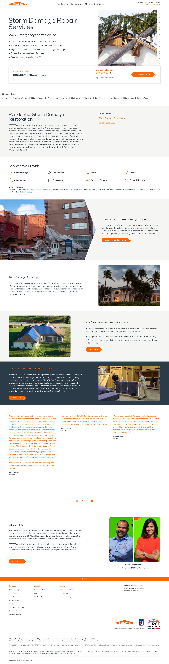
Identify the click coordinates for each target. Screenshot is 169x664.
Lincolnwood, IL (130, 98)
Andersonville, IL (102, 98)
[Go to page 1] (82, 501)
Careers (37, 593)
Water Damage (14, 590)
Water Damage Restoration (111, 118)
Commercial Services (16, 607)
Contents (28, 192)
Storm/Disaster (14, 600)
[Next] (92, 501)
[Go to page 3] (87, 501)
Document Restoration (114, 190)
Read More (16, 561)
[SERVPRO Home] (18, 3)
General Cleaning (15, 614)
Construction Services (108, 123)
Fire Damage (13, 593)
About (87, 4)
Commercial (75, 4)
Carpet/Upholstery (84, 190)
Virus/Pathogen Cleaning (49, 190)
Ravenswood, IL (54, 98)
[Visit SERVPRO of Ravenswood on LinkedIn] (82, 579)
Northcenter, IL (117, 98)
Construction (13, 604)
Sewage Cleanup (15, 190)
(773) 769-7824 (153, 5)
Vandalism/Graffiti (18, 192)
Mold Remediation (15, 597)
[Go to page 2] (84, 501)
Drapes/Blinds (128, 190)
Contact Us (99, 4)
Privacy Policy (65, 593)
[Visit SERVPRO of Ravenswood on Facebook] (86, 579)
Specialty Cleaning (15, 611)
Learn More (93, 349)
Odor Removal (139, 190)
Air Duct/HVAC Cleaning (68, 190)
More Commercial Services (115, 240)
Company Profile (40, 590)
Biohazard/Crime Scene (30, 190)
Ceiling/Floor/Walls (98, 190)
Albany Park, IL (144, 98)
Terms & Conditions (67, 590)
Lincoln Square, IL (39, 98)
